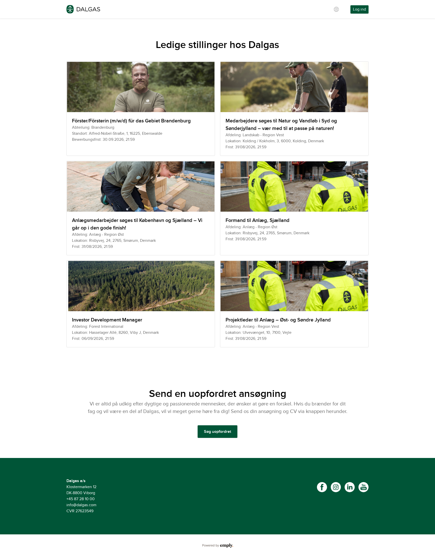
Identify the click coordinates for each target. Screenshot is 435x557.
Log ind (359, 9)
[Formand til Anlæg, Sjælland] (294, 208)
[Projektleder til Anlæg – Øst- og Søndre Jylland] (294, 304)
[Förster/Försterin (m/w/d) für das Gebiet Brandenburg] (141, 108)
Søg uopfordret (217, 431)
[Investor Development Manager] (141, 304)
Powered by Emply (217, 545)
